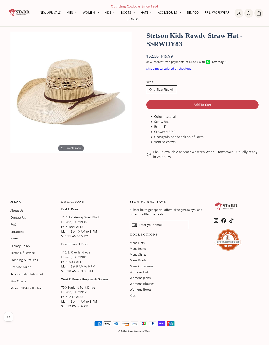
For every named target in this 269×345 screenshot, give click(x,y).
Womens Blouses (142, 284)
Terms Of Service (22, 253)
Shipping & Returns (24, 260)
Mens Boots (138, 260)
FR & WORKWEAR (217, 12)
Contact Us (18, 217)
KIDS (108, 12)
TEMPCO (193, 12)
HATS (145, 12)
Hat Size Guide (20, 267)
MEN (70, 12)
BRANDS (133, 19)
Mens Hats (137, 243)
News (14, 239)
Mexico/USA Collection (26, 288)
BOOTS (126, 12)
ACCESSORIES (168, 12)
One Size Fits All (161, 89)
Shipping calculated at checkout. (169, 68)
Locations (17, 232)
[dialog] (258, 13)
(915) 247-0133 (72, 297)
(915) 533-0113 (72, 262)
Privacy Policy (20, 246)
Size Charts (18, 281)
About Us (16, 210)
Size (149, 82)
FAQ (13, 224)
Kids (133, 295)
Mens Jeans (138, 249)
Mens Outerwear (142, 266)
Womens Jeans (140, 278)
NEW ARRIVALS (50, 12)
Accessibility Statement (26, 274)
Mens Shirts (138, 254)
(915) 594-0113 (72, 227)
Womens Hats (139, 272)
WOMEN (89, 12)
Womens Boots (140, 289)
